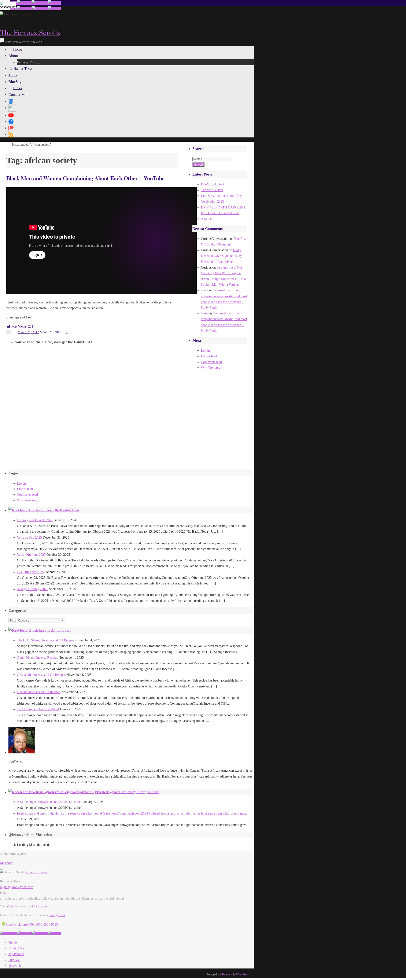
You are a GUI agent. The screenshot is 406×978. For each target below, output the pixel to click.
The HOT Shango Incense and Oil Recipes (45, 640)
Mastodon (6, 863)
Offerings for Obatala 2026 (35, 520)
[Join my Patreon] (24, 3)
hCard (9, 906)
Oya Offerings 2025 (30, 572)
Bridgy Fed (57, 915)
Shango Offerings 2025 (32, 589)
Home (12, 942)
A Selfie (206, 219)
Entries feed (209, 356)
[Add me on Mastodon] (8, 933)
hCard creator (39, 906)
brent (204, 313)
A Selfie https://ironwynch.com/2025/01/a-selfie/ (49, 802)
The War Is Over (212, 190)
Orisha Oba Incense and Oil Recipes (41, 674)
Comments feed (211, 362)
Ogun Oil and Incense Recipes (37, 657)
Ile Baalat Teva (67, 510)
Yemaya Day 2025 (29, 537)
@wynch (14, 965)
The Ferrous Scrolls (30, 32)
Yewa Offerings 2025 (31, 554)
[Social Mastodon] (11, 101)
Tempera (227, 974)
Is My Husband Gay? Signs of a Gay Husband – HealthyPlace (221, 255)
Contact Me (16, 948)
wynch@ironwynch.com (16, 887)
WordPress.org (211, 367)
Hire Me (14, 960)
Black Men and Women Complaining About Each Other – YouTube (85, 178)
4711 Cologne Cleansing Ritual (38, 709)
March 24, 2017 (28, 332)
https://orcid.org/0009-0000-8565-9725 (31, 924)
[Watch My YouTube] (40, 3)
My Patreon (16, 954)
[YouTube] (11, 115)
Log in (205, 350)
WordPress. (243, 974)
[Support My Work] (54, 3)
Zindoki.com (61, 630)
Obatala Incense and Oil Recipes (38, 692)
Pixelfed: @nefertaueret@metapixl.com (127, 792)
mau (204, 290)
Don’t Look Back (213, 184)
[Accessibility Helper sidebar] (5, 5)
